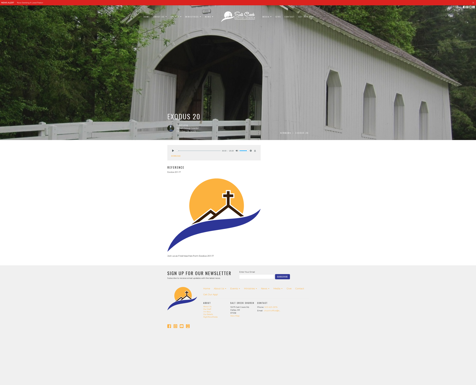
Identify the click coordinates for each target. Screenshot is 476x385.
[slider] (198, 151)
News (208, 16)
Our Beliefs (208, 314)
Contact (290, 16)
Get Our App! (306, 16)
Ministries (192, 16)
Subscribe (282, 276)
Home (147, 16)
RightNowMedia (210, 317)
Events (175, 16)
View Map (235, 316)
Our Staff (207, 309)
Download (176, 156)
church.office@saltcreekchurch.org (273, 310)
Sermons (285, 132)
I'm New (207, 312)
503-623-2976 (271, 307)
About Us (159, 16)
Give (278, 16)
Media (266, 16)
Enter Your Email (247, 272)
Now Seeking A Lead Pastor (30, 2)
